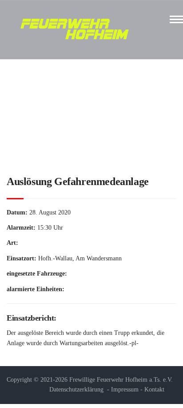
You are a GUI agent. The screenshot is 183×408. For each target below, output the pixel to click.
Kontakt (154, 389)
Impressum (125, 389)
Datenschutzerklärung (76, 389)
